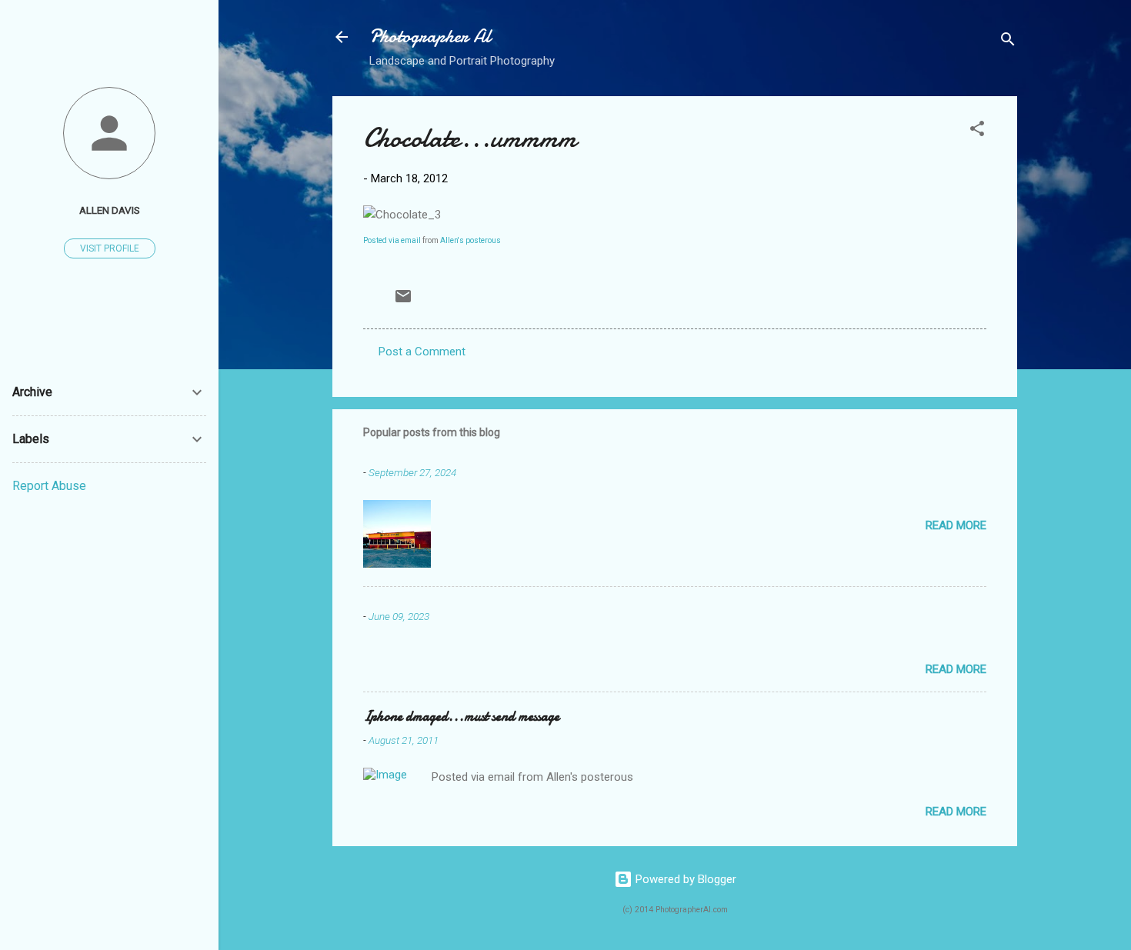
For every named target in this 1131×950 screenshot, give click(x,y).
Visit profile (109, 248)
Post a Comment (422, 351)
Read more (956, 525)
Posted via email (392, 240)
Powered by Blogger (684, 879)
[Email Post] (403, 301)
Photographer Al (430, 36)
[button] (977, 131)
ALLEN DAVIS (109, 210)
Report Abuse (49, 485)
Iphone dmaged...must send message (461, 716)
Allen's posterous (470, 240)
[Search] (1008, 41)
